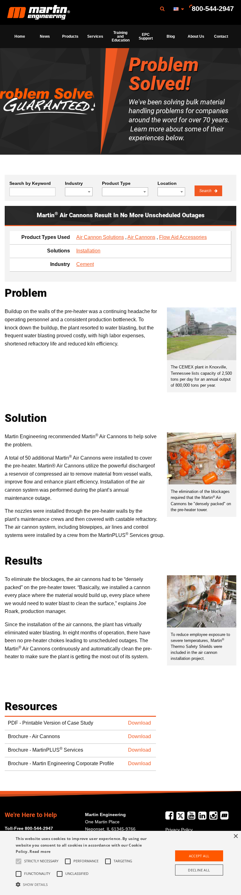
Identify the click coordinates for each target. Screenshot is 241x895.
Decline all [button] (199, 870)
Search (205, 191)
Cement (85, 264)
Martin (38, 12)
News (45, 36)
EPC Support (146, 36)
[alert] (120, 863)
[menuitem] (38, 12)
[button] (84, 884)
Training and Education (121, 36)
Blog (171, 36)
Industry (74, 183)
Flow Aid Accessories (183, 237)
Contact (221, 36)
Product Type (116, 183)
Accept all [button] (199, 856)
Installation (88, 250)
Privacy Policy (179, 829)
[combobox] (79, 191)
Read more (40, 851)
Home (19, 36)
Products (70, 36)
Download (139, 723)
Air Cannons (141, 237)
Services (95, 36)
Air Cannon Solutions (100, 237)
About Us (196, 36)
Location (167, 183)
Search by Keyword (30, 183)
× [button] (235, 836)
